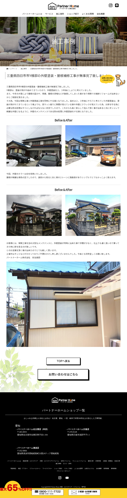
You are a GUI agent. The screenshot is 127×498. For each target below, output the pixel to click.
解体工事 (91, 461)
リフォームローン (35, 468)
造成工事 (117, 461)
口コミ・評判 (67, 463)
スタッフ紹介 (68, 468)
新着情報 (113, 468)
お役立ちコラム (89, 468)
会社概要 (99, 468)
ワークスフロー (47, 468)
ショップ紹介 (58, 468)
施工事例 (58, 463)
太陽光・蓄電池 (107, 461)
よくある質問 (78, 468)
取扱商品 (13, 468)
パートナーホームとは (14, 461)
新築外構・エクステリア (30, 461)
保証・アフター (23, 468)
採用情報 (106, 468)
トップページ (12, 69)
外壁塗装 (98, 461)
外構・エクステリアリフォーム (49, 461)
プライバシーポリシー (63, 471)
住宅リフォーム (65, 461)
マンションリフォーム (79, 461)
